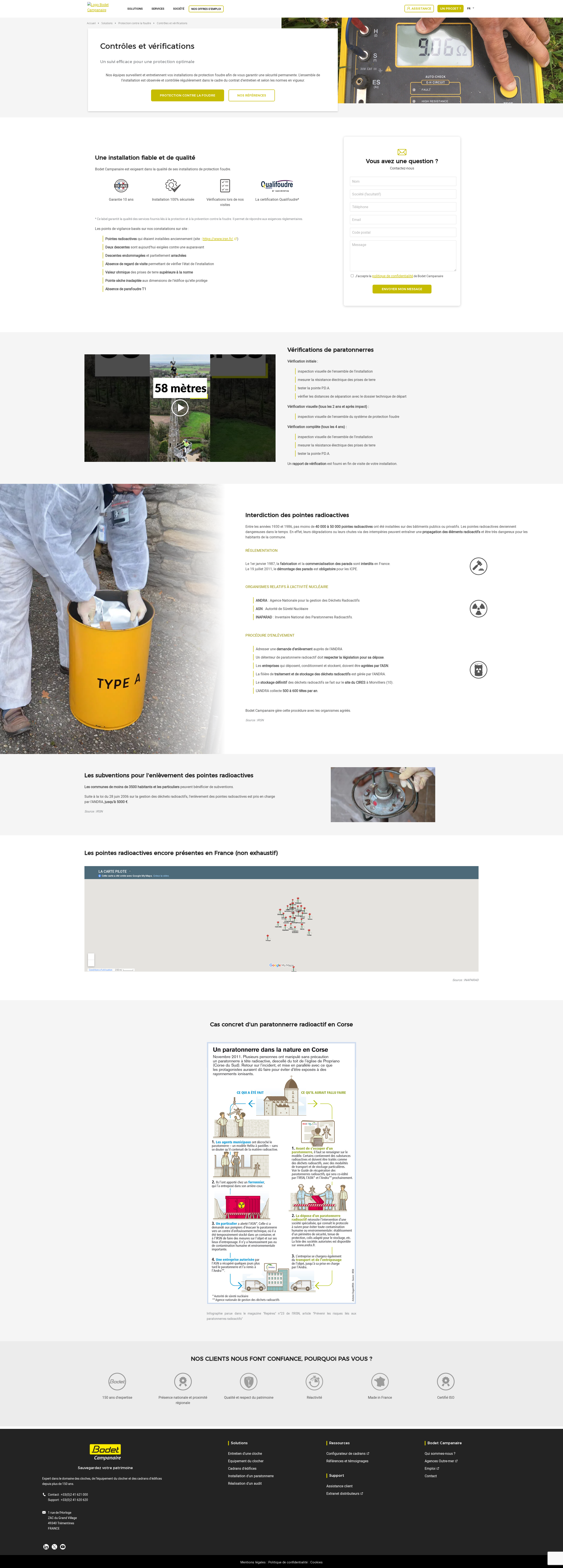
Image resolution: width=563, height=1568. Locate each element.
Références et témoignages (347, 1461)
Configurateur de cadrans (346, 1453)
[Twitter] (54, 1546)
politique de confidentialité (392, 275)
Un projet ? (450, 9)
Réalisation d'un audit (245, 1483)
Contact (431, 1475)
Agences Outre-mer (439, 1461)
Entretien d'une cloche (245, 1453)
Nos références (251, 95)
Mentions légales (253, 1562)
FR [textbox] (468, 8)
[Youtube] (63, 1546)
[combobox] (471, 8)
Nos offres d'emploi (206, 9)
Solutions (135, 9)
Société (178, 9)
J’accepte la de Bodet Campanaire (399, 276)
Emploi (430, 1468)
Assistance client (339, 1486)
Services (158, 9)
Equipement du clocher (245, 1461)
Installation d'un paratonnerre (251, 1475)
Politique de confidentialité (288, 1562)
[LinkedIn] (46, 1546)
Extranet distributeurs (342, 1493)
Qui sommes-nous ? (440, 1453)
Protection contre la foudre (134, 23)
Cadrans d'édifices (242, 1468)
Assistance (421, 9)
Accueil (91, 23)
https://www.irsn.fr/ (218, 238)
